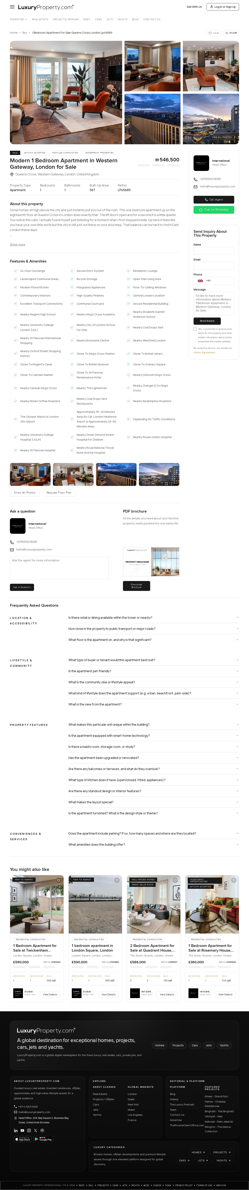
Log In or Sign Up (225, 7)
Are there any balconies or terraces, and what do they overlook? (114, 769)
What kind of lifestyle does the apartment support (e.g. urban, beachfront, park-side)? (129, 693)
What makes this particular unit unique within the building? (109, 724)
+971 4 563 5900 (28, 1106)
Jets (110, 19)
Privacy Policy (184, 1185)
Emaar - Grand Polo (216, 1096)
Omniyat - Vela (213, 1116)
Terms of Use (204, 1185)
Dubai (131, 1099)
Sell (91, 1185)
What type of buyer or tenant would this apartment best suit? (111, 660)
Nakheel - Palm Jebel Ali (219, 1121)
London (132, 1094)
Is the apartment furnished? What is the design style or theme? (113, 813)
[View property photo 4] (152, 119)
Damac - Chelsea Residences (215, 1104)
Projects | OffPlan (66, 19)
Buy (25, 32)
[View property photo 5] (211, 119)
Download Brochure (136, 586)
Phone (198, 274)
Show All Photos (24, 492)
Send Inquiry (207, 320)
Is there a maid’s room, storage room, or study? (101, 747)
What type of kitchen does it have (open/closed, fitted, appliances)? (117, 780)
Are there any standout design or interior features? (104, 791)
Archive (221, 1185)
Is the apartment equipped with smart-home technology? (109, 735)
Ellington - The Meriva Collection (218, 1129)
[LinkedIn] (16, 1130)
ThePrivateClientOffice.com (185, 1125)
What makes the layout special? (91, 802)
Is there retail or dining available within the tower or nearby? (110, 617)
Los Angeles (135, 1114)
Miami (131, 1109)
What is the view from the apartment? (95, 704)
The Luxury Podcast (182, 1104)
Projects (178, 1045)
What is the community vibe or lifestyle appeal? (101, 682)
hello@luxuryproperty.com (34, 1112)
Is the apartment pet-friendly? (89, 671)
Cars (98, 19)
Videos (174, 1099)
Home (14, 32)
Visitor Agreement (204, 352)
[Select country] (200, 281)
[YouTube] (22, 1130)
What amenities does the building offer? (96, 844)
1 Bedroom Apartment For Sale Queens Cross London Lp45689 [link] (72, 32)
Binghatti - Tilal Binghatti (219, 1111)
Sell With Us (194, 7)
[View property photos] (66, 92)
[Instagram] (29, 1130)
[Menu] (12, 7)
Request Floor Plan (59, 492)
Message (200, 289)
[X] (35, 1130)
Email (197, 259)
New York (133, 1104)
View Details (50, 994)
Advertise (17, 19)
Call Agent (216, 199)
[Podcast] (42, 1130)
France (132, 1120)
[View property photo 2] (152, 66)
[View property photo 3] (211, 66)
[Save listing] (58, 880)
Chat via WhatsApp (216, 209)
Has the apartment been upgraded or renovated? (103, 758)
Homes (159, 1045)
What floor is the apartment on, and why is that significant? (110, 640)
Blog (135, 19)
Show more (17, 245)
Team (173, 1109)
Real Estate (40, 19)
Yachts (122, 19)
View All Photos (222, 137)
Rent (86, 19)
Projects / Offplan (103, 1099)
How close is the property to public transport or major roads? (111, 628)
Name (197, 244)
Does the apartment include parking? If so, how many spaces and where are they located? (132, 833)
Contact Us (151, 19)
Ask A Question (22, 587)
